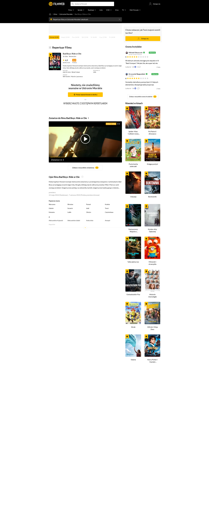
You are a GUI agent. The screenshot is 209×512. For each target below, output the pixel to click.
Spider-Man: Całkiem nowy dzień (133, 132)
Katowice (52, 212)
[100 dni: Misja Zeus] (152, 313)
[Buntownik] (152, 182)
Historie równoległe (152, 295)
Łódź (87, 208)
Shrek (133, 327)
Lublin (69, 212)
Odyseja (133, 197)
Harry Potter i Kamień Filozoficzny (152, 361)
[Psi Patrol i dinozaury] (152, 117)
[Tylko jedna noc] (133, 248)
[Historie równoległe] (152, 280)
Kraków (107, 204)
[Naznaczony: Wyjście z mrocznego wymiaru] (133, 215)
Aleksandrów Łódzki (73, 220)
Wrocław (70, 204)
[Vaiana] (133, 345)
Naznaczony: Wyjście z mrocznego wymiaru (133, 230)
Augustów (52, 224)
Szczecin (70, 208)
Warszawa (52, 204)
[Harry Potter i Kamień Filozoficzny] (152, 345)
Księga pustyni (152, 164)
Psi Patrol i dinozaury (152, 132)
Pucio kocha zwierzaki (133, 165)
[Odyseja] (133, 182)
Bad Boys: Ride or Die (72, 53)
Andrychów (89, 220)
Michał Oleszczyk (135, 52)
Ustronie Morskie (65, 14)
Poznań (88, 204)
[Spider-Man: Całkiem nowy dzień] (133, 117)
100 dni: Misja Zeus (152, 328)
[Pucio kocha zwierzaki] (133, 150)
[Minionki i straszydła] (152, 248)
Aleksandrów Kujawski (56, 220)
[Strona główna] (50, 14)
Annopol (107, 220)
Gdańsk (51, 208)
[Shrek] (133, 313)
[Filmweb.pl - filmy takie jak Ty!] (56, 4)
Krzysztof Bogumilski (137, 74)
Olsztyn (88, 212)
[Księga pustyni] (152, 150)
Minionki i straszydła (152, 263)
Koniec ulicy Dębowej (152, 230)
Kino (55, 14)
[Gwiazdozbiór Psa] (133, 280)
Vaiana (133, 360)
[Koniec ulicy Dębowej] (152, 215)
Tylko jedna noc (133, 262)
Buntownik (152, 197)
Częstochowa (109, 212)
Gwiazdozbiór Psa (133, 294)
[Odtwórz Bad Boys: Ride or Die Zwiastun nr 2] (55, 61)
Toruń (107, 208)
